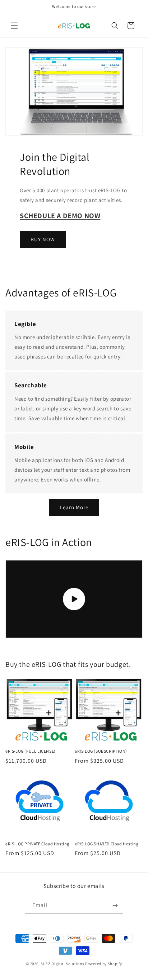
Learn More (74, 507)
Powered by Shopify (103, 963)
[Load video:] (74, 599)
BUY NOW (43, 239)
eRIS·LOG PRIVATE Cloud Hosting (37, 843)
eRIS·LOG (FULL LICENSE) (30, 751)
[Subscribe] (115, 905)
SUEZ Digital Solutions (62, 963)
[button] (14, 26)
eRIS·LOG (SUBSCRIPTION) (101, 751)
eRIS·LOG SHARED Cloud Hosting (106, 843)
